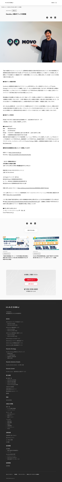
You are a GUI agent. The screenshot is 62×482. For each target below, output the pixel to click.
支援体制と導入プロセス (11, 435)
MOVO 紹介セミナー (11, 414)
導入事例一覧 (9, 378)
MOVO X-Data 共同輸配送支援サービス (14, 343)
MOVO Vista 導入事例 (11, 383)
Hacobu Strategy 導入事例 (12, 384)
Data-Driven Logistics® (12, 457)
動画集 (7, 393)
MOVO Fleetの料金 (11, 329)
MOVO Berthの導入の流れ (12, 325)
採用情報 (8, 465)
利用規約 (15, 474)
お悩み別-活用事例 (10, 386)
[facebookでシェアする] (51, 17)
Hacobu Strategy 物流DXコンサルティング (15, 351)
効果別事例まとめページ (11, 389)
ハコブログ (8, 419)
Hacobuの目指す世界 (10, 454)
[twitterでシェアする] (47, 17)
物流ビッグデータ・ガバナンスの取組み (33, 474)
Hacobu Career (10, 368)
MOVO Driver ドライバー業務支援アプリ (14, 340)
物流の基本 (9, 421)
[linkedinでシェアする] (55, 17)
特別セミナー (10, 415)
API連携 (8, 442)
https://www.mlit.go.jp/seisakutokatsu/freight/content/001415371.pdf (22, 201)
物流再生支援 (10, 353)
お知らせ (9, 7)
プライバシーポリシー (22, 474)
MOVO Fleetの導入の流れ (12, 330)
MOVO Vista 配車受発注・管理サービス (14, 333)
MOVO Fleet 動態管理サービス (12, 327)
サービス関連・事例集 (11, 408)
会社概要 (8, 448)
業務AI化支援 (9, 358)
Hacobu (3, 7)
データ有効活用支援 (11, 355)
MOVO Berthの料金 (11, 323)
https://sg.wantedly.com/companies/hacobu (20, 154)
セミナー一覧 (9, 412)
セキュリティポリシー (9, 474)
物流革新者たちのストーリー (12, 391)
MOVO (8, 319)
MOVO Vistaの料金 (11, 334)
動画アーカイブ (10, 417)
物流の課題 (9, 422)
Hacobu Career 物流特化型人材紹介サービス (16, 371)
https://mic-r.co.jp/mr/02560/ (13, 195)
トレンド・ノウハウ (11, 410)
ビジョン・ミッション (11, 456)
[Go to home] (9, 2)
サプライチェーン (10, 427)
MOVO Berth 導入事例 (11, 380)
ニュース (6, 7)
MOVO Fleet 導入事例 (11, 381)
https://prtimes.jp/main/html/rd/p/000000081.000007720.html (33, 188)
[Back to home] (12, 307)
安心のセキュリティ (10, 437)
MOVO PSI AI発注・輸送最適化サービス (14, 345)
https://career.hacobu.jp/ (15, 152)
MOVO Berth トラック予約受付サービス (14, 321)
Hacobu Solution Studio (13, 362)
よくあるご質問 (9, 439)
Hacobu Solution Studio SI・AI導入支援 (15, 364)
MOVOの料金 (9, 400)
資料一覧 (8, 406)
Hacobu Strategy (11, 349)
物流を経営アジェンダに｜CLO (13, 459)
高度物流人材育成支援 (11, 356)
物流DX (8, 424)
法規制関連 (9, 425)
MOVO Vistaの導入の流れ (12, 336)
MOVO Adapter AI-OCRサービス (13, 338)
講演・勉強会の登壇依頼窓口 (12, 450)
